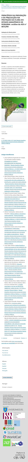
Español (4, 366)
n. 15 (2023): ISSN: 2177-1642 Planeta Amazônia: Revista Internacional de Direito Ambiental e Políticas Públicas (13, 7)
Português (4, 370)
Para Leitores (5, 350)
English (4, 364)
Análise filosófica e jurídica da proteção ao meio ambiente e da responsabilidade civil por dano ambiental (15, 247)
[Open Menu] (1, 1)
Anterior (5, 338)
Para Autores (5, 352)
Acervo (7, 5)
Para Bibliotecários (6, 355)
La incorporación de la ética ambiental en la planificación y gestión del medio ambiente (15, 180)
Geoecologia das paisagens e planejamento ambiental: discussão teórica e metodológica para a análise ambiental (15, 198)
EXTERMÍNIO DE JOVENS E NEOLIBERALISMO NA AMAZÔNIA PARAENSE (12, 163)
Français (4, 368)
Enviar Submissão (7, 377)
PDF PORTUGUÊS (7, 126)
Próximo (23, 338)
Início (2, 5)
